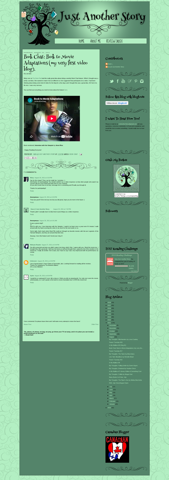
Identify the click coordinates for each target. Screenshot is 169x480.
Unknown (33, 261)
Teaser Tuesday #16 (115, 360)
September (113, 334)
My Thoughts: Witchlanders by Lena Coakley (123, 339)
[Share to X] (30, 158)
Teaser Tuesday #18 (115, 342)
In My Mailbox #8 (114, 362)
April (111, 395)
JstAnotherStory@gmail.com (127, 124)
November (113, 328)
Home (81, 41)
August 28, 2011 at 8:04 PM (43, 275)
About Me (95, 41)
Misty (32, 177)
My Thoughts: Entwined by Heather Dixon (122, 368)
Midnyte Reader (35, 245)
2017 (109, 305)
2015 (109, 311)
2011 (109, 323)
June (111, 389)
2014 (109, 314)
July (110, 386)
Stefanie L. (109, 64)
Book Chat (74, 154)
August (111, 337)
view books (134, 271)
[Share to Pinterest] (35, 158)
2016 (109, 308)
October (112, 331)
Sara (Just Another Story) (123, 259)
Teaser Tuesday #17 (115, 351)
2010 (109, 407)
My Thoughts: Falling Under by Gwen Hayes (123, 365)
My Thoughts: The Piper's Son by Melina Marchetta (125, 380)
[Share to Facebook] (33, 158)
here (65, 90)
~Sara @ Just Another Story (44, 154)
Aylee (32, 275)
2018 (109, 302)
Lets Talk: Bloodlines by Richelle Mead (121, 357)
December (113, 325)
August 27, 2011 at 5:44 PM (50, 245)
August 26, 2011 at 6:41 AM (48, 220)
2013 (109, 317)
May (111, 392)
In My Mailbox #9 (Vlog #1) (117, 345)
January (112, 404)
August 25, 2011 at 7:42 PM (62, 209)
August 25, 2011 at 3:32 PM (43, 177)
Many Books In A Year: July (117, 377)
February (112, 401)
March (111, 398)
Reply (32, 191)
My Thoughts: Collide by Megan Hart (120, 374)
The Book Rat (36, 78)
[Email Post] (80, 154)
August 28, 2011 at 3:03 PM (46, 261)
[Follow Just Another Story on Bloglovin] (116, 104)
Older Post (94, 324)
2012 (109, 320)
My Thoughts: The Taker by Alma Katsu (121, 354)
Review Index (114, 41)
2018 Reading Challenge (122, 255)
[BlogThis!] (28, 158)
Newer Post (27, 324)
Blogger (130, 283)
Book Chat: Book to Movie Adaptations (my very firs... (126, 348)
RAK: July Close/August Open (118, 383)
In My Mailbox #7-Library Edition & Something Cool (125, 371)
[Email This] (25, 158)
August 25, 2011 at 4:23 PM (48, 197)
